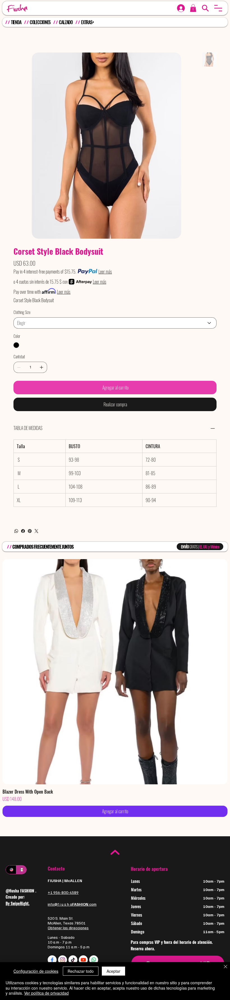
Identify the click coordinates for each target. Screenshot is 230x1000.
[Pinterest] (30, 531)
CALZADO (66, 22)
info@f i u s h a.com (72, 904)
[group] (115, 688)
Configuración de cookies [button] (35, 971)
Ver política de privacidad (46, 993)
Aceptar (113, 971)
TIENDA (16, 22)
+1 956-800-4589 (63, 892)
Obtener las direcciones (68, 927)
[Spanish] (21, 869)
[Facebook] (23, 531)
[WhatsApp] (16, 531)
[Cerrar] (225, 967)
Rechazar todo (81, 971)
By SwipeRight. (17, 903)
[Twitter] (36, 531)
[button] (218, 8)
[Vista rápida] (115, 671)
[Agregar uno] (41, 367)
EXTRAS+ (87, 22)
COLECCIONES (40, 22)
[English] (11, 869)
